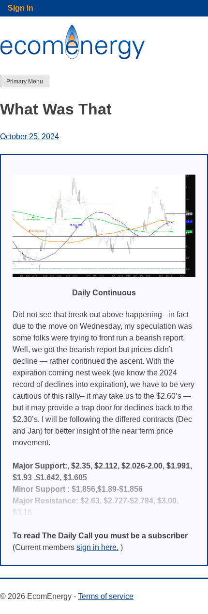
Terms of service (106, 596)
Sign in (20, 8)
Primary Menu (24, 81)
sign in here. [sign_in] (97, 547)
